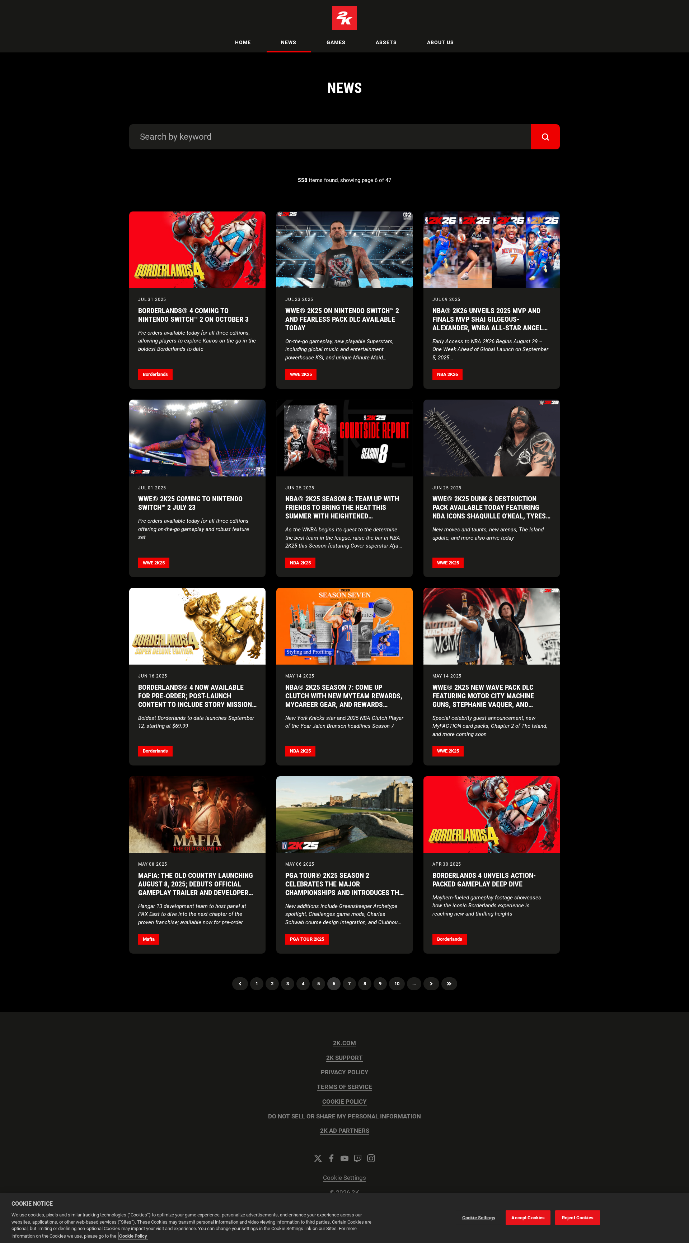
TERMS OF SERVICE (344, 1087)
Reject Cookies (578, 1217)
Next (431, 983)
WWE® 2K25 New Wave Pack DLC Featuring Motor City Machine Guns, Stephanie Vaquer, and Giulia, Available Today (483, 700)
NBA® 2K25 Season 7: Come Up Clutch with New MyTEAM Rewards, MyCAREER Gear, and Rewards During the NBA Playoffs (343, 700)
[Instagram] (371, 1158)
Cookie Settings (344, 1177)
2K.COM (344, 1043)
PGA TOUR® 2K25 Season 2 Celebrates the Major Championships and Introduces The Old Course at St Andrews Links (344, 888)
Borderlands (155, 374)
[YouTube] (344, 1158)
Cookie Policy (133, 1235)
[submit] (545, 136)
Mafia (149, 939)
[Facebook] (331, 1158)
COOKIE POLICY (344, 1101)
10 (396, 983)
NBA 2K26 (447, 374)
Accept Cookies (528, 1217)
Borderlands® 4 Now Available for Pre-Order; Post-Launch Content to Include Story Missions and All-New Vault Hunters (197, 700)
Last (449, 983)
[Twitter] (318, 1158)
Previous (240, 983)
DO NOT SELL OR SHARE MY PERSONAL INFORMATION (344, 1116)
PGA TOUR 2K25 (307, 939)
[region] (344, 1218)
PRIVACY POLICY (345, 1072)
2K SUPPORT (344, 1058)
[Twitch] (358, 1158)
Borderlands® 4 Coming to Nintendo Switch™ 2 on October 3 (193, 314)
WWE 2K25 (301, 374)
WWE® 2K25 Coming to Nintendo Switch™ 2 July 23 (190, 503)
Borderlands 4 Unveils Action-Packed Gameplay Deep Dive (484, 879)
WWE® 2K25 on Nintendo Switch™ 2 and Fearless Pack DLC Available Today (342, 319)
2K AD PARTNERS (344, 1130)
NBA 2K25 (300, 562)
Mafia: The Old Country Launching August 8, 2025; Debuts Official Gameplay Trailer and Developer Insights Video (195, 888)
